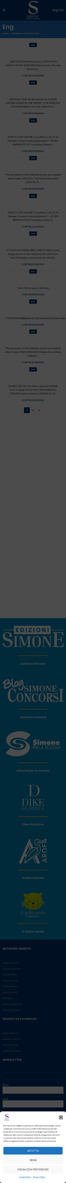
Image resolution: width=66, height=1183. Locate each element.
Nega (33, 1160)
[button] (61, 1117)
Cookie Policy (25, 1177)
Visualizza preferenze (33, 1169)
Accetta (33, 1150)
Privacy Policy (39, 1177)
